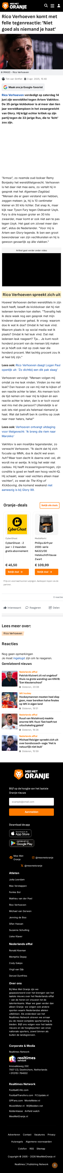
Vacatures (39, 1134)
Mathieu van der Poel (20, 898)
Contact (27, 1134)
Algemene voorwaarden (39, 1141)
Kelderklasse (16, 1111)
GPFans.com (16, 1100)
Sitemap (41, 1148)
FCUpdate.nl (41, 1095)
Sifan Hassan (16, 923)
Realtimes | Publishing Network (31, 1164)
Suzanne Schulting (19, 930)
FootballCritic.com (18, 1090)
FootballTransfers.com (21, 1095)
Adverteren (14, 1134)
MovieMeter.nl (32, 1100)
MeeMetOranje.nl (18, 1116)
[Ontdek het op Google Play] (21, 843)
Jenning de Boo (17, 917)
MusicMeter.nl (16, 1105)
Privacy (51, 1134)
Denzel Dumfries (18, 975)
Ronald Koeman (17, 950)
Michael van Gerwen (20, 911)
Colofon (22, 1148)
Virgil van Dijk (16, 969)
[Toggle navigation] (52, 6)
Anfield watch (32, 1111)
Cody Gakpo (16, 963)
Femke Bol (14, 892)
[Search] (46, 6)
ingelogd (19, 658)
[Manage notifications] (55, 1165)
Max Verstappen (18, 885)
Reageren (35, 607)
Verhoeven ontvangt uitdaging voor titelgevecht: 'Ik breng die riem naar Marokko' (29, 431)
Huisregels (17, 1141)
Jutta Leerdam (16, 879)
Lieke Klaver (15, 936)
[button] (59, 6)
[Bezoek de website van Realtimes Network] (22, 1058)
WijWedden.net (34, 1105)
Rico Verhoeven (13, 95)
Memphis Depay (18, 956)
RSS (32, 1148)
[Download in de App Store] (20, 833)
